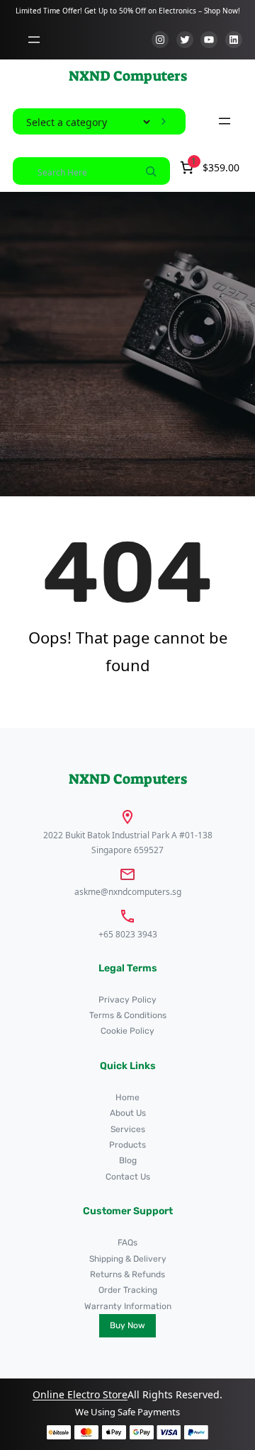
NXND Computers (128, 76)
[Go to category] (163, 121)
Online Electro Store (80, 1394)
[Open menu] (34, 40)
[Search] (150, 171)
